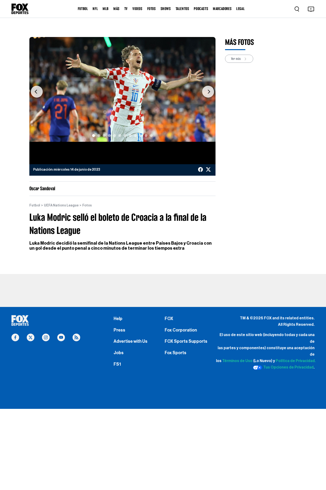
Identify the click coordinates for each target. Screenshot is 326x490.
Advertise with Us (130, 341)
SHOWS (166, 8)
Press (119, 330)
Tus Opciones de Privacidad (288, 367)
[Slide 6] (119, 135)
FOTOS (151, 8)
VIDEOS (137, 8)
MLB (106, 8)
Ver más (236, 59)
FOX (169, 318)
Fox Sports (175, 353)
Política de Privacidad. (296, 361)
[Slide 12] (151, 135)
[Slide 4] (109, 135)
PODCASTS (201, 8)
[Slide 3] (104, 135)
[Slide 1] (93, 135)
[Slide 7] (125, 135)
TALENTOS (182, 8)
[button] (36, 92)
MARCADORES (222, 8)
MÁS (116, 8)
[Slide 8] (130, 135)
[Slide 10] (140, 135)
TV (126, 8)
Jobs (119, 353)
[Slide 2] (98, 135)
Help (118, 318)
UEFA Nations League (61, 205)
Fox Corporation (181, 330)
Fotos (87, 205)
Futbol (34, 205)
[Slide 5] (114, 135)
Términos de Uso (237, 361)
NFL (95, 8)
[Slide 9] (135, 135)
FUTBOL (83, 8)
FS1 (117, 364)
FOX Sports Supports (186, 341)
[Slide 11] (146, 135)
